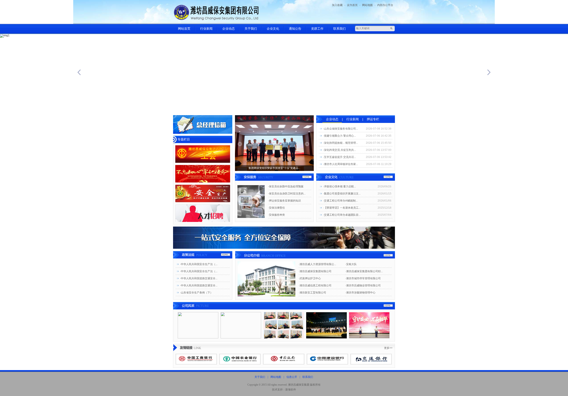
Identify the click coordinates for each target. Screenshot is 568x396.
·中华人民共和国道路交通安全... (198, 278)
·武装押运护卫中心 (310, 278)
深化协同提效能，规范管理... (341, 142)
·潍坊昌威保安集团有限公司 (315, 271)
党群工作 (317, 28)
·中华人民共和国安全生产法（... (198, 264)
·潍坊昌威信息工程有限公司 (315, 285)
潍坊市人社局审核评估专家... (341, 164)
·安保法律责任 (276, 207)
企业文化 (273, 28)
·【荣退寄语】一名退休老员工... (342, 207)
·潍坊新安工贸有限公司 (312, 292)
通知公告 (295, 28)
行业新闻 (206, 28)
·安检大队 (351, 264)
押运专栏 (373, 119)
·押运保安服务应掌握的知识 (284, 200)
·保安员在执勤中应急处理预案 (286, 186)
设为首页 (352, 5)
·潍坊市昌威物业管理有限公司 (363, 285)
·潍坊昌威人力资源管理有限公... (317, 264)
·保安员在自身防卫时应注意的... (287, 193)
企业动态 (228, 28)
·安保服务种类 (276, 214)
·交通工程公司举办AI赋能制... (340, 200)
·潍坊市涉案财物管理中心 (360, 292)
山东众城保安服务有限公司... (341, 128)
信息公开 (291, 377)
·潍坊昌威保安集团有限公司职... (364, 271)
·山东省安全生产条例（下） (196, 292)
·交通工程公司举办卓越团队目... (342, 214)
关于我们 (251, 28)
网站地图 (367, 5)
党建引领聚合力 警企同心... (340, 135)
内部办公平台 (385, 5)
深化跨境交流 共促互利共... (340, 149)
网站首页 (184, 28)
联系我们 (339, 28)
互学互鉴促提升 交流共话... (340, 157)
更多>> (388, 347)
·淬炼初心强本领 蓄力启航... (339, 186)
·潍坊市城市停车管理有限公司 (363, 278)
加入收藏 (337, 5)
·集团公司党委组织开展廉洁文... (342, 193)
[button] (42, 72)
